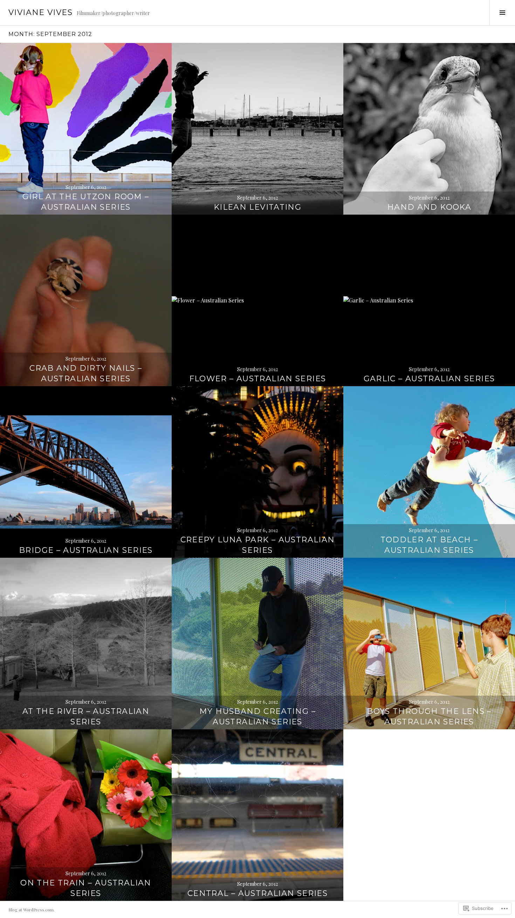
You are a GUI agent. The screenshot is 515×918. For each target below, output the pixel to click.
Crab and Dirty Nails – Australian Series (85, 373)
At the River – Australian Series (85, 716)
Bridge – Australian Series (86, 550)
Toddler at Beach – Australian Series (429, 545)
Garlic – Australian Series (429, 378)
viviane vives (40, 12)
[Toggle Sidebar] (502, 12)
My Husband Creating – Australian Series (257, 716)
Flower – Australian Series (257, 378)
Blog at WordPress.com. (31, 909)
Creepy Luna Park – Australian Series (257, 545)
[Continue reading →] (86, 129)
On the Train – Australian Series (85, 888)
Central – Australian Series (257, 893)
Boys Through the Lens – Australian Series (429, 716)
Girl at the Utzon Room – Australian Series (85, 202)
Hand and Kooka (429, 207)
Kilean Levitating (257, 207)
